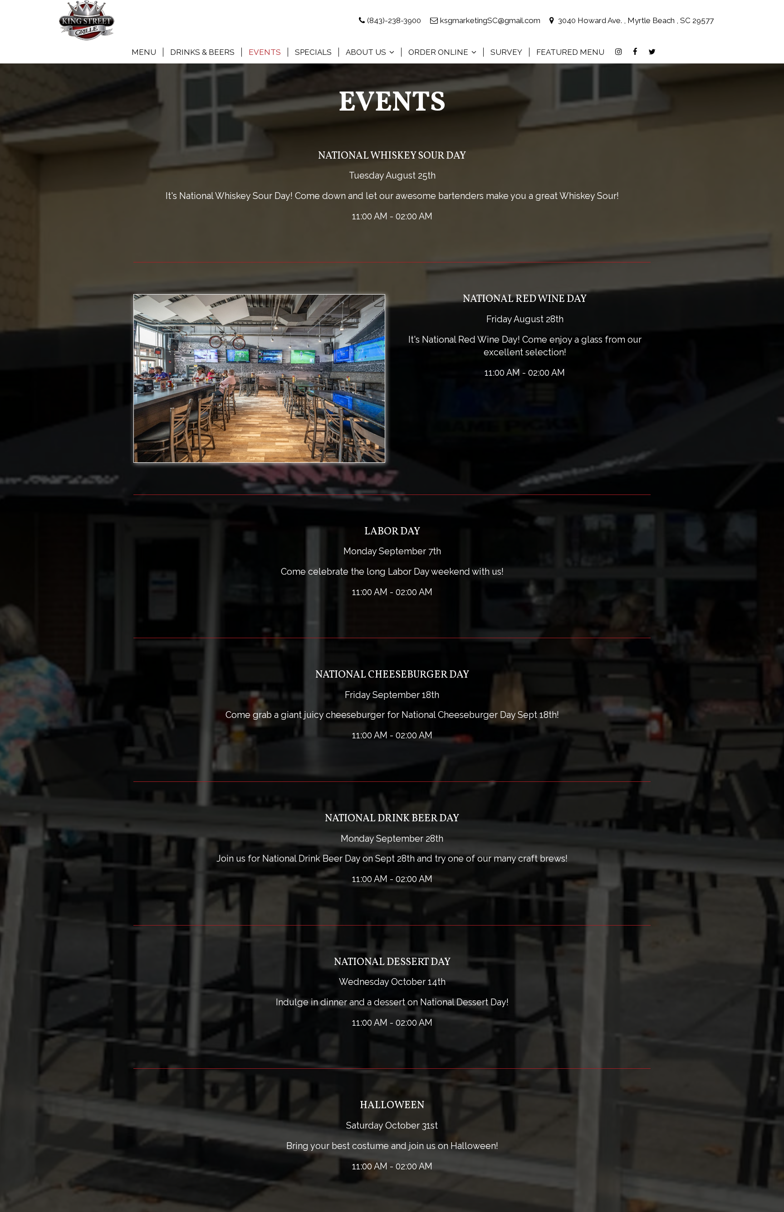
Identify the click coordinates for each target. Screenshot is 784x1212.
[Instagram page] (618, 51)
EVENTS (265, 52)
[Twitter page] (652, 51)
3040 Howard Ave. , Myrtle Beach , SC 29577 (635, 20)
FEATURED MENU (570, 52)
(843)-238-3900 (394, 20)
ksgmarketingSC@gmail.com (490, 20)
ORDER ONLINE (439, 52)
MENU (144, 52)
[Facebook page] (635, 51)
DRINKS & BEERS (202, 52)
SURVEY (506, 52)
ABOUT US (367, 52)
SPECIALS (313, 52)
